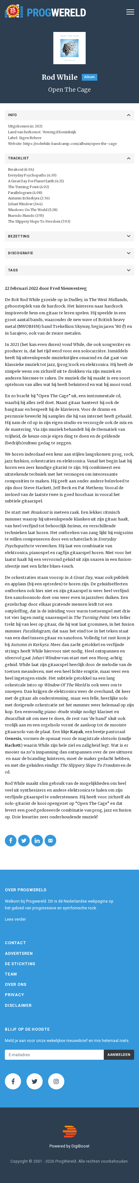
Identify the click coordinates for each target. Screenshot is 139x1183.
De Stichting (20, 964)
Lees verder (15, 919)
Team (11, 974)
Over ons (16, 984)
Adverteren (19, 953)
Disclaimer (18, 1005)
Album (89, 77)
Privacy (14, 995)
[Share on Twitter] (24, 840)
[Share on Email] (50, 840)
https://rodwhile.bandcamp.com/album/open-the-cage (70, 144)
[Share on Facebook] (10, 840)
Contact (15, 943)
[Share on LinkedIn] (37, 840)
